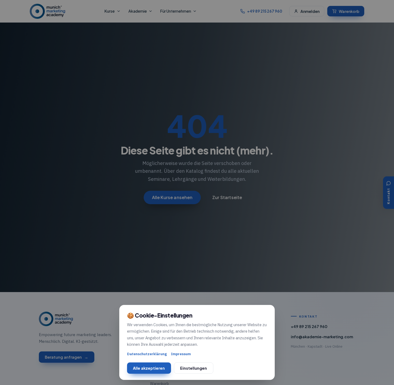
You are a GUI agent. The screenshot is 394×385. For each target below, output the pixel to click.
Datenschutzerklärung (147, 353)
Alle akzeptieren (149, 368)
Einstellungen (193, 368)
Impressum (181, 353)
